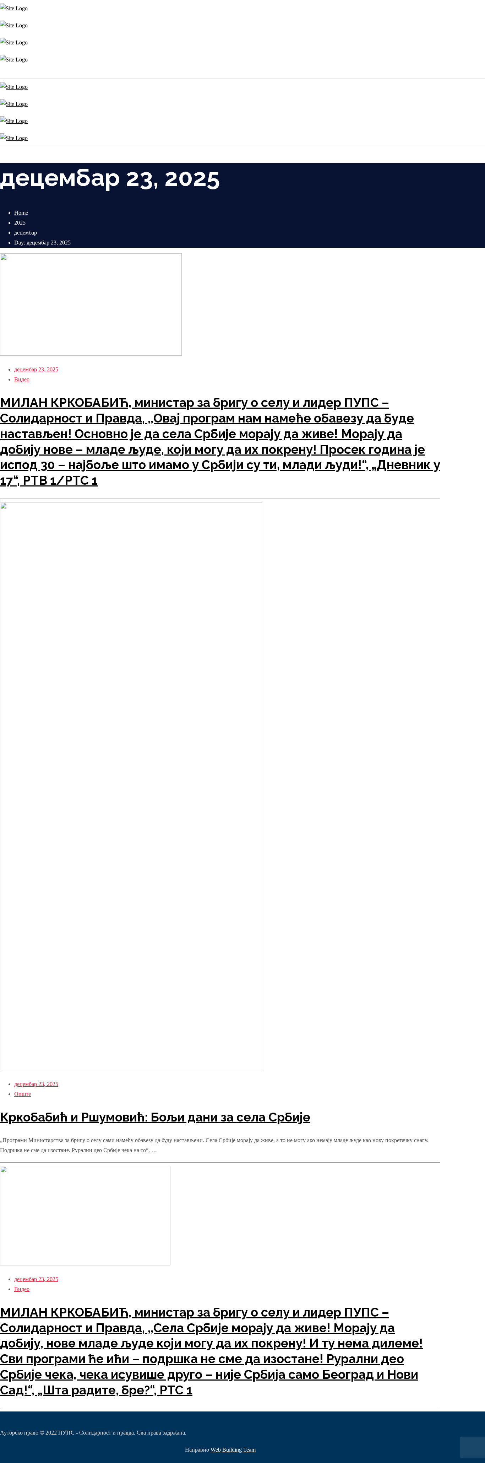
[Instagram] (1, 73)
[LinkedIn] (6, 73)
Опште (22, 1094)
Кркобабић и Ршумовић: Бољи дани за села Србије (155, 1117)
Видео (21, 379)
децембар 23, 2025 (36, 369)
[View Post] (91, 354)
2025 (20, 223)
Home (21, 213)
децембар (25, 233)
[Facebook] (3, 73)
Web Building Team (233, 1450)
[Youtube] (4, 73)
